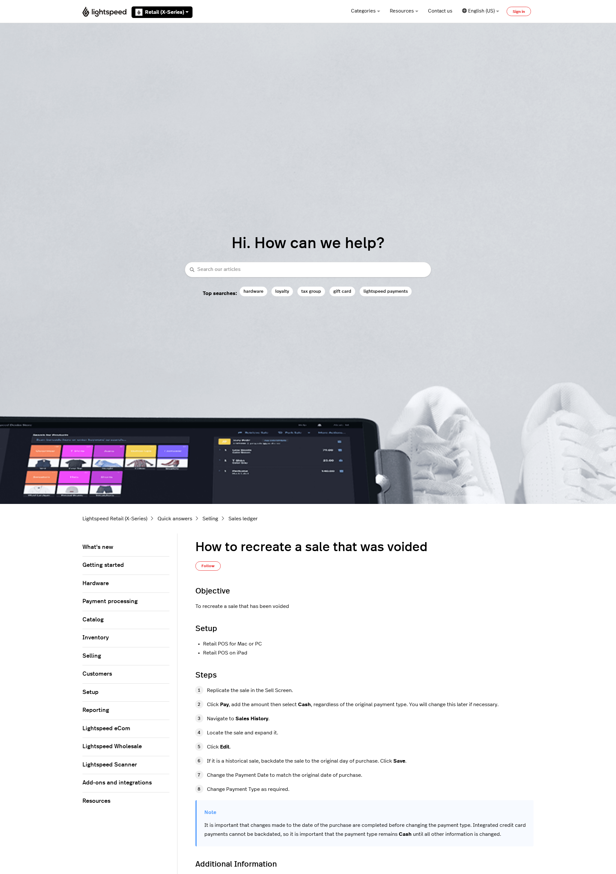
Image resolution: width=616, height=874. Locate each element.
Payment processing (110, 601)
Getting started (103, 565)
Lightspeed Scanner (109, 765)
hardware (253, 291)
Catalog (93, 620)
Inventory (95, 638)
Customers (97, 674)
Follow (208, 566)
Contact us (440, 11)
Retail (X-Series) (164, 12)
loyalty (282, 291)
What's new (97, 547)
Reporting (95, 710)
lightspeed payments (386, 291)
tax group (311, 291)
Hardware (95, 583)
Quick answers (175, 518)
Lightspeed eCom (106, 728)
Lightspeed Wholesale (112, 746)
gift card (342, 291)
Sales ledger (243, 518)
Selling (210, 518)
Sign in (519, 11)
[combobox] (308, 270)
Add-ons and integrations (117, 783)
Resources (402, 11)
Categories (363, 11)
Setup (90, 692)
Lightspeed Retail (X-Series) (114, 518)
